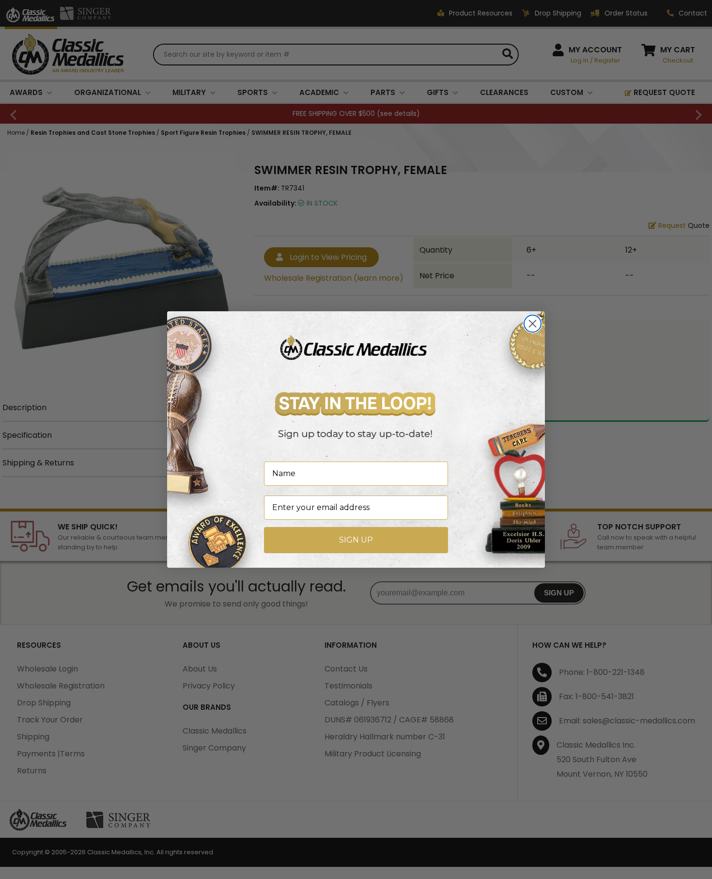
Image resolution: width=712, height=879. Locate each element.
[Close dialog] (532, 323)
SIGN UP (356, 539)
